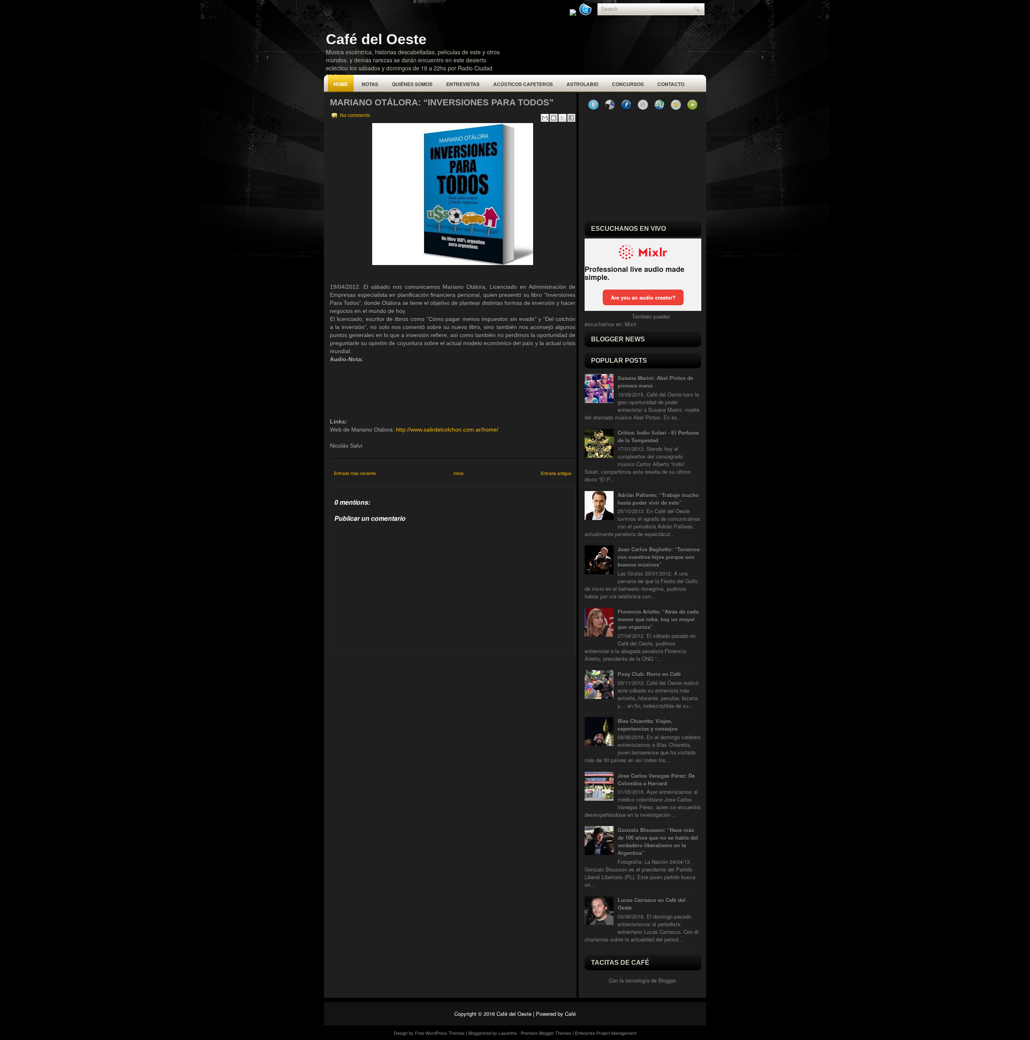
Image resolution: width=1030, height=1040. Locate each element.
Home (341, 84)
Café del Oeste (376, 39)
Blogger (667, 980)
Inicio (458, 473)
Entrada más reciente (355, 473)
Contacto (670, 84)
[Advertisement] (390, 705)
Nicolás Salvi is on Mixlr (607, 316)
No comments (355, 115)
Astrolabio (582, 84)
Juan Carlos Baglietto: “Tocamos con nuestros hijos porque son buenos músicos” (659, 556)
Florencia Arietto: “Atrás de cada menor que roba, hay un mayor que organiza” (658, 619)
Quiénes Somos (412, 84)
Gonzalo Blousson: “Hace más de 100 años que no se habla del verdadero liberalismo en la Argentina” (658, 841)
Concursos (628, 84)
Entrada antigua (556, 473)
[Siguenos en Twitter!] (586, 13)
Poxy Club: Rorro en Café (649, 674)
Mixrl (630, 324)
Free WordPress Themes (440, 1033)
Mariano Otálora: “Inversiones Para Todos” (442, 102)
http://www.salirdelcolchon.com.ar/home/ (447, 429)
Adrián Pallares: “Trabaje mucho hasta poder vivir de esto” (658, 498)
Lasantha (508, 1033)
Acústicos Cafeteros (523, 84)
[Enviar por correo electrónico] (545, 118)
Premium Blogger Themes (546, 1033)
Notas (370, 84)
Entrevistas (463, 84)
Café (570, 1013)
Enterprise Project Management (606, 1033)
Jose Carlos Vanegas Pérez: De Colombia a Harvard (656, 779)
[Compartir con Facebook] (571, 118)
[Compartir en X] (562, 118)
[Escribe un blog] (554, 118)
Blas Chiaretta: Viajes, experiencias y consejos (648, 724)
